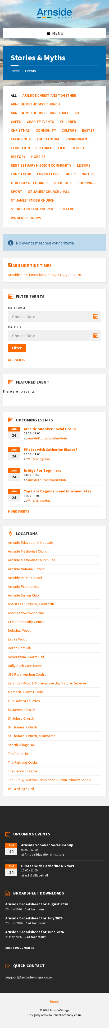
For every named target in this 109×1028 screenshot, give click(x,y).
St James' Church (21, 709)
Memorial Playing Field (25, 691)
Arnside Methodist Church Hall (40, 112)
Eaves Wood (18, 639)
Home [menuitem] (54, 1001)
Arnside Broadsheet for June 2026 (34, 931)
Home (15, 70)
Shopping (86, 182)
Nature (87, 174)
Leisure (83, 165)
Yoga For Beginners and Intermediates (58, 491)
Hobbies (38, 156)
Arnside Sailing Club (23, 595)
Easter (88, 130)
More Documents (19, 948)
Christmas (20, 130)
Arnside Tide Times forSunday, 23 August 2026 (44, 274)
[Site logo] (54, 17)
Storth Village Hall (21, 744)
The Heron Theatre (22, 771)
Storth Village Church (32, 209)
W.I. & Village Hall (39, 459)
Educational (48, 139)
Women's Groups (26, 217)
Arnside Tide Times (32, 265)
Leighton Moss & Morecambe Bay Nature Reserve (47, 683)
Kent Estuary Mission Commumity (41, 165)
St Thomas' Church (22, 727)
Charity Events (40, 121)
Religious (63, 182)
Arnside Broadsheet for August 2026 (36, 904)
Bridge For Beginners (42, 470)
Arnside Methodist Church (35, 104)
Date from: (17, 308)
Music (70, 174)
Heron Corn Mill (19, 648)
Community (46, 130)
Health (77, 147)
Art (78, 112)
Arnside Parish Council (25, 577)
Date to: (15, 327)
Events (30, 70)
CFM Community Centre (26, 621)
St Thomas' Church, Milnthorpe (32, 735)
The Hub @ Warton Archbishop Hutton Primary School (50, 779)
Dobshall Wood (19, 630)
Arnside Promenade (23, 586)
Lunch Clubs (48, 174)
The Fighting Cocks (23, 762)
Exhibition (20, 147)
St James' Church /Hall (49, 191)
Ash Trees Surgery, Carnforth (31, 604)
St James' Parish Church (32, 200)
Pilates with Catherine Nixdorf (50, 449)
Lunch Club (21, 174)
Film (62, 147)
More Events (18, 511)
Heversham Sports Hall (26, 657)
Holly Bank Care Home (25, 665)
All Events (16, 360)
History (18, 156)
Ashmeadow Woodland (26, 613)
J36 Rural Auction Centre (27, 674)
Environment (77, 139)
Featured (44, 147)
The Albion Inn (19, 753)
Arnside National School (26, 569)
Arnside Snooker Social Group (50, 428)
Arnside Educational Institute (47, 438)
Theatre (66, 209)
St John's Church (21, 718)
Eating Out (21, 139)
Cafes (16, 121)
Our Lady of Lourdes (29, 182)
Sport (16, 191)
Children (68, 121)
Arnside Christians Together (49, 95)
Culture (69, 130)
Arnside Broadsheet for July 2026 (33, 918)
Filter (17, 347)
